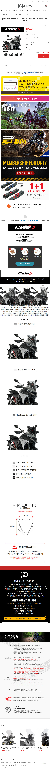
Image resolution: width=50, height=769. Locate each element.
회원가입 (37, 1)
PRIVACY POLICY (18, 759)
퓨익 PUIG (32, 44)
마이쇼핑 (42, 1)
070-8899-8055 (32, 762)
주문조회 (46, 1)
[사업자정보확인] (13, 764)
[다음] (23, 53)
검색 (48, 5)
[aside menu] (1, 5)
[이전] (2, 53)
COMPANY (6, 759)
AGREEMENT (12, 759)
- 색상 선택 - (28, 49)
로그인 (33, 1)
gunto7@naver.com (12, 765)
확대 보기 (2, 49)
